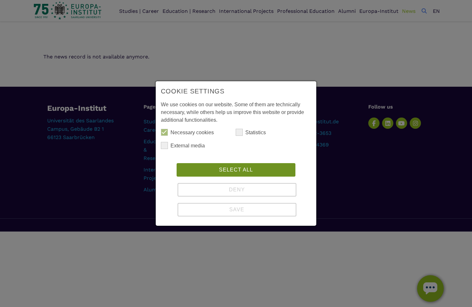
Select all (236, 169)
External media (187, 145)
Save (236, 209)
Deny (237, 189)
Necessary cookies (192, 132)
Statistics (255, 132)
